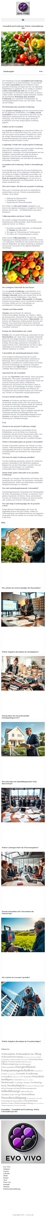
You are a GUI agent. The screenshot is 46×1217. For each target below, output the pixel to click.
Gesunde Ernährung (27, 1073)
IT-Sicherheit (26, 1077)
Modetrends (7, 1082)
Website (6, 1187)
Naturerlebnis (29, 1086)
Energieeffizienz (25, 1066)
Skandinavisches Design (11, 1094)
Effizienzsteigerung (9, 1064)
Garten (6, 1171)
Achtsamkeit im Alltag (28, 1053)
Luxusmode (17, 1080)
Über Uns (7, 1182)
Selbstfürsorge (10, 1091)
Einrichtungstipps (25, 1064)
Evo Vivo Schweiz (10, 1209)
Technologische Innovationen (12, 1101)
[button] (23, 20)
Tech (5, 1180)
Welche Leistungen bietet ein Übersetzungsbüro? (20, 847)
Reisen (5, 1178)
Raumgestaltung (13, 1088)
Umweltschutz (31, 1100)
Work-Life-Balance (38, 1103)
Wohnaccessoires (7, 1103)
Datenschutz (24, 1059)
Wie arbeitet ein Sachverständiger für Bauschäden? (21, 588)
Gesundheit (6, 1076)
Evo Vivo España (9, 1199)
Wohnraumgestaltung (23, 1103)
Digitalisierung (26, 1062)
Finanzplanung (12, 1074)
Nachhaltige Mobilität (22, 1082)
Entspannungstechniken (17, 1070)
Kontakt (6, 1184)
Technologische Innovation (34, 1098)
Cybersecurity (14, 1059)
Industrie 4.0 (17, 1077)
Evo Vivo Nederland (11, 1204)
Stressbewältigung (13, 1097)
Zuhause (6, 1169)
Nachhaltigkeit (16, 1085)
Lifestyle (6, 1173)
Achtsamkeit (8, 1053)
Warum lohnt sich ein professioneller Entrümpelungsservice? (15, 717)
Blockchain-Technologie (29, 1057)
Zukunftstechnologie (20, 1105)
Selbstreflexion (26, 1091)
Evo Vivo (6, 1167)
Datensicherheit (35, 1059)
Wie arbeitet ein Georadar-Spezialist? (16, 977)
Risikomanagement (28, 1088)
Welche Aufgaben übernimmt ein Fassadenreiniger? (21, 1041)
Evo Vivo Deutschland (11, 1195)
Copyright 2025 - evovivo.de (23, 1215)
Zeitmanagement (7, 1105)
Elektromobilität (8, 1067)
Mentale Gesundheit (27, 1080)
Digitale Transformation (11, 1062)
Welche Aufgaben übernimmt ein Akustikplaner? (20, 652)
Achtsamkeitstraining (12, 1056)
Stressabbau (28, 1094)
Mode (5, 1176)
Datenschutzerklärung (11, 1189)
